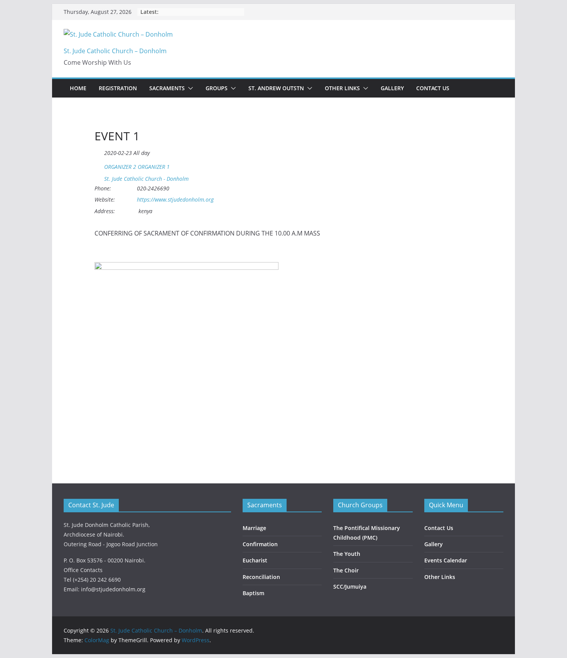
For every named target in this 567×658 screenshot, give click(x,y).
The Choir (346, 570)
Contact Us (432, 88)
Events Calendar (445, 560)
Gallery (392, 88)
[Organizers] (98, 165)
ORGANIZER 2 (120, 166)
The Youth (346, 553)
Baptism (253, 593)
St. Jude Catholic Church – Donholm (115, 51)
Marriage (254, 528)
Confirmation (260, 544)
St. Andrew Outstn (276, 88)
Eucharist (255, 560)
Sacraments (167, 88)
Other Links (342, 88)
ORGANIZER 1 (154, 166)
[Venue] (98, 177)
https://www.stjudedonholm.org (175, 199)
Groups (217, 88)
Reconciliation (261, 577)
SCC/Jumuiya (349, 586)
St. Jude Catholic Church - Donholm (146, 178)
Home (78, 88)
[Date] (98, 151)
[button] (189, 88)
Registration (118, 88)
